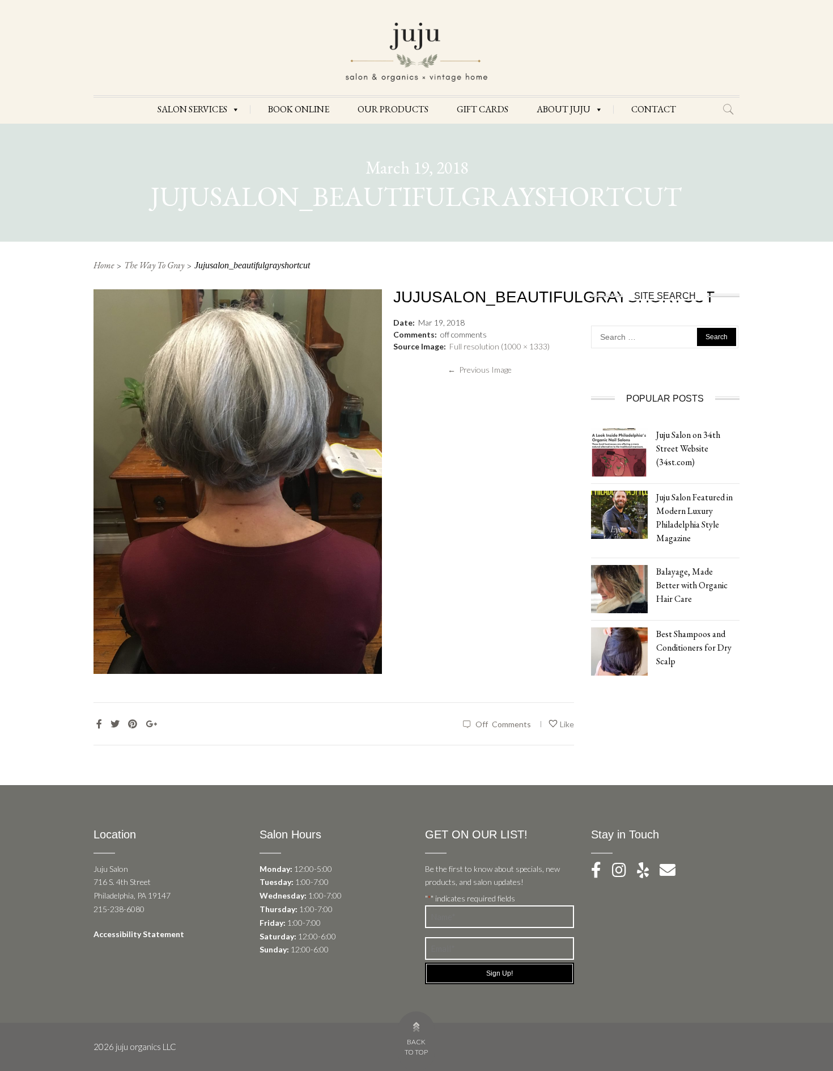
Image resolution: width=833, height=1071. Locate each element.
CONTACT (653, 109)
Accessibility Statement (139, 934)
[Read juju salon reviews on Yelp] (648, 873)
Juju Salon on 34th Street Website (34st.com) (688, 448)
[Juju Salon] (416, 51)
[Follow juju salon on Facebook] (600, 873)
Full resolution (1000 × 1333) (499, 346)
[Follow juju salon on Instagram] (623, 873)
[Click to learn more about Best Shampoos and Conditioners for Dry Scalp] (619, 650)
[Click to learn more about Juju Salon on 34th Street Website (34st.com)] (619, 451)
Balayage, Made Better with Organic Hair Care (692, 585)
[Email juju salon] (672, 873)
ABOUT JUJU (563, 109)
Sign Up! (499, 973)
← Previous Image (480, 369)
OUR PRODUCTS (393, 109)
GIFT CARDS (482, 109)
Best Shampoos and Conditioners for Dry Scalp (694, 647)
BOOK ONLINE (298, 109)
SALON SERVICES (192, 109)
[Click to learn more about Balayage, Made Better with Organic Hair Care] (619, 588)
